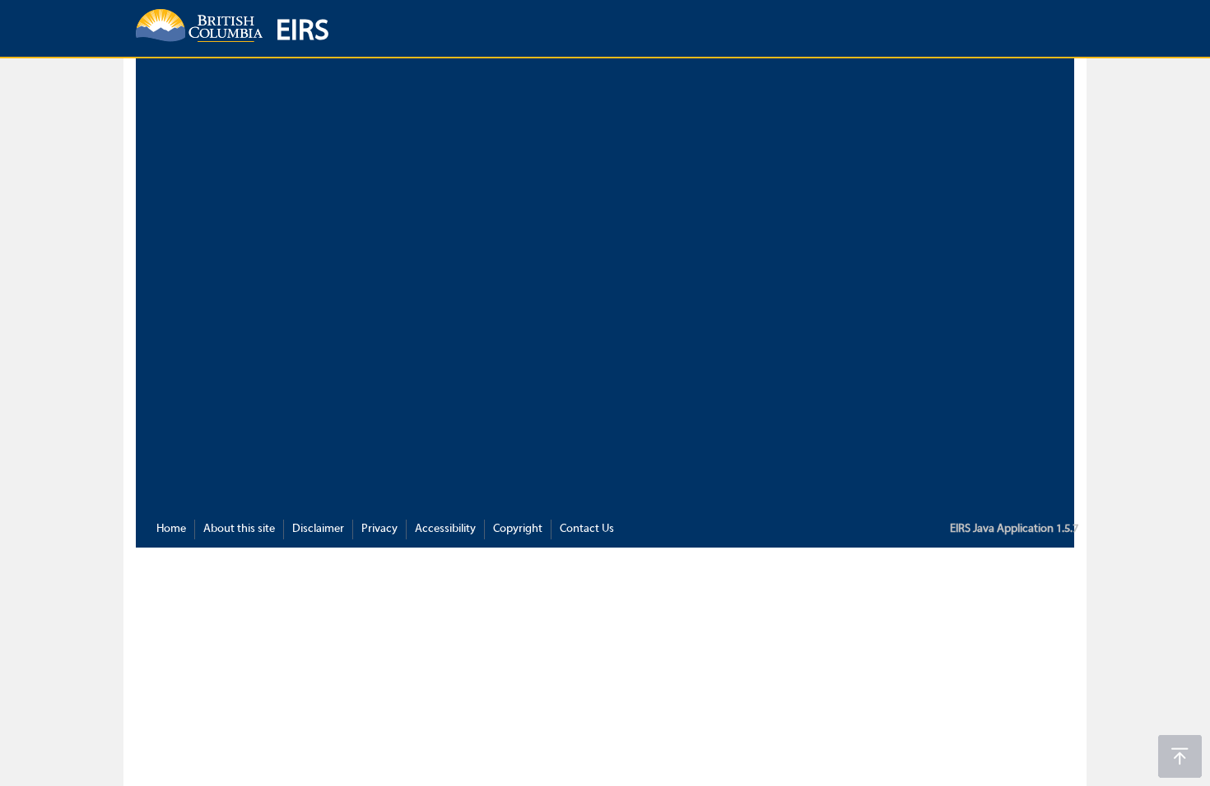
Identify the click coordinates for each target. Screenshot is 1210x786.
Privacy (379, 529)
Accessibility (445, 529)
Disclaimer (318, 529)
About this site (239, 529)
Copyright (517, 529)
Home (171, 529)
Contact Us (587, 529)
